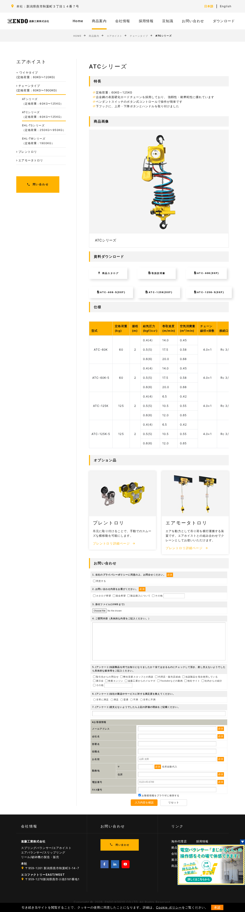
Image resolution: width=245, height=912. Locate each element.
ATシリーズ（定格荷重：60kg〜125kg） (42, 101)
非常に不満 (149, 699)
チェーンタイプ (139, 35)
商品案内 (99, 21)
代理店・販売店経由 (169, 676)
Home (78, 21)
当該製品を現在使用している (201, 676)
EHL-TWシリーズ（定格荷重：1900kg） (38, 141)
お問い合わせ (193, 21)
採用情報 (146, 21)
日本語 (208, 6)
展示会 (100, 680)
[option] (159, 189)
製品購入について (140, 595)
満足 (116, 699)
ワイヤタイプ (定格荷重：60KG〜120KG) (35, 75)
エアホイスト (114, 35)
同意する (101, 581)
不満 (135, 699)
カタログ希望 (103, 595)
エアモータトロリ (30, 160)
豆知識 (167, 21)
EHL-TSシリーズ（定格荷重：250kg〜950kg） (44, 128)
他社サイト (193, 680)
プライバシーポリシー (115, 574)
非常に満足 (102, 699)
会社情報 (122, 21)
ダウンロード (224, 21)
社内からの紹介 (213, 680)
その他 (159, 595)
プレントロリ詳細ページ (112, 543)
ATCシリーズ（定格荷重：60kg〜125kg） (42, 114)
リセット (173, 802)
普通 (125, 699)
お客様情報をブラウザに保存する (160, 795)
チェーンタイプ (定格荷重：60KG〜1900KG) (36, 88)
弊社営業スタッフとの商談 (138, 676)
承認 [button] (217, 907)
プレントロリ (27, 152)
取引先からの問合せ (107, 676)
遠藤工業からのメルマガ (141, 680)
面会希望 (121, 595)
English (225, 6)
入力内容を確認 (144, 802)
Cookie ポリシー (169, 907)
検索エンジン (115, 680)
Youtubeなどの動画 (171, 680)
